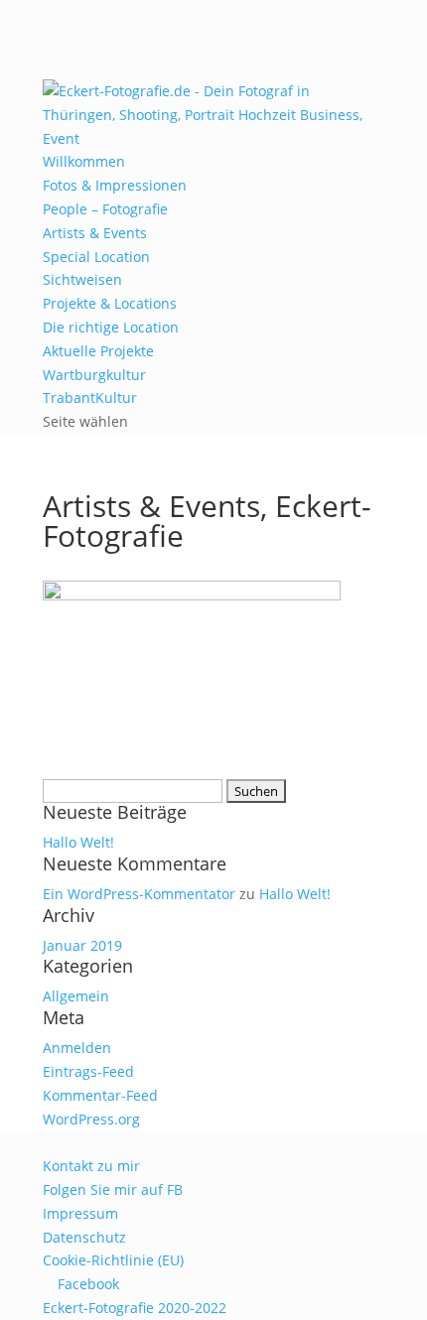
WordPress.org (91, 1119)
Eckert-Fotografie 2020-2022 (134, 1307)
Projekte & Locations (110, 303)
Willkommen (84, 161)
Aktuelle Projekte (98, 350)
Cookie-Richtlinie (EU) (113, 1260)
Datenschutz (84, 1237)
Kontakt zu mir (91, 1165)
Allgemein (76, 996)
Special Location (96, 256)
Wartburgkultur (94, 374)
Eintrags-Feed (88, 1071)
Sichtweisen (82, 279)
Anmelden (77, 1047)
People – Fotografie (105, 208)
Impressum (80, 1213)
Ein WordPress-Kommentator (139, 893)
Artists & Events (95, 232)
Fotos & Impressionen (115, 185)
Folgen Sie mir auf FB (113, 1189)
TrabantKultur (90, 397)
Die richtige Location (111, 327)
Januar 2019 (82, 945)
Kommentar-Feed (100, 1095)
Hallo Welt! (78, 842)
